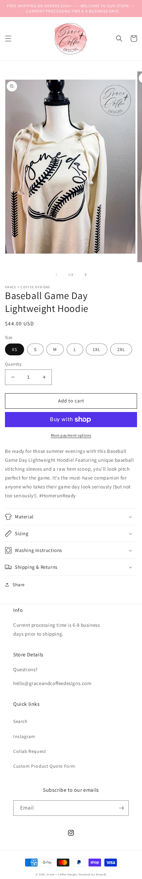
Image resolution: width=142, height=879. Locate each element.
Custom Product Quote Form (44, 766)
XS (14, 349)
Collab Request (29, 751)
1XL (96, 349)
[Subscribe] (121, 808)
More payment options (71, 435)
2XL (121, 349)
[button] (8, 38)
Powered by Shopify (93, 874)
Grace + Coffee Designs (62, 874)
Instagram (24, 736)
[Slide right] (85, 274)
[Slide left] (56, 274)
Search (20, 721)
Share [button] (19, 585)
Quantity (13, 364)
